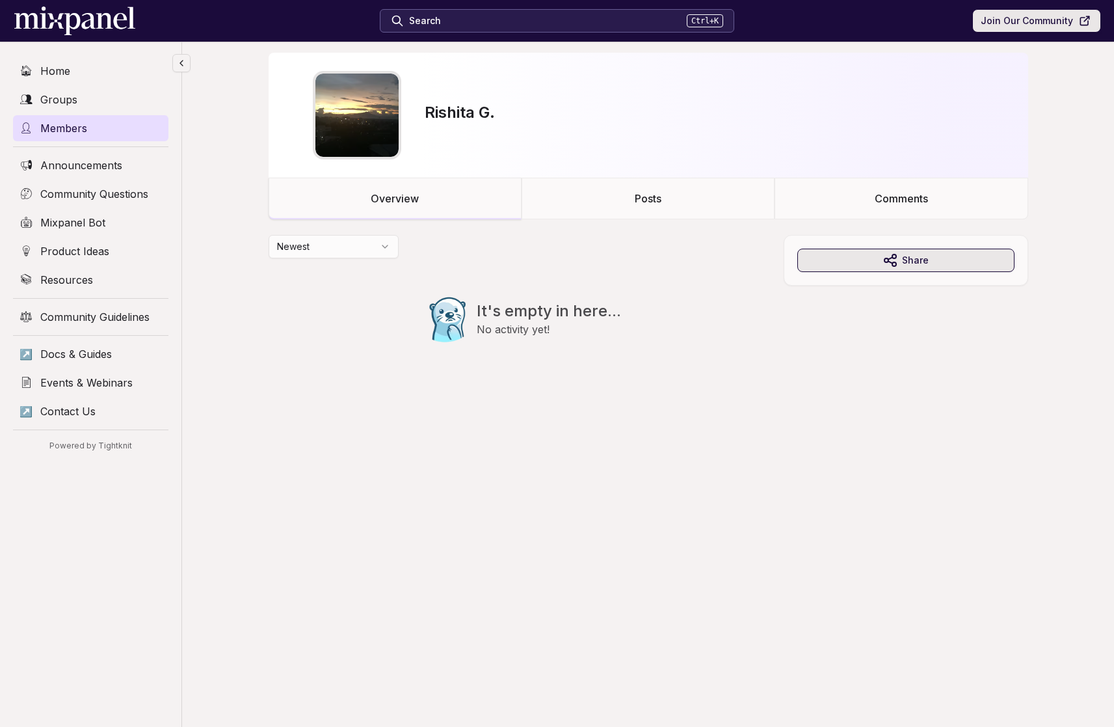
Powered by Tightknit (90, 445)
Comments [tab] (901, 198)
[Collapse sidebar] (181, 63)
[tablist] (648, 198)
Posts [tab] (648, 198)
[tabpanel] (648, 315)
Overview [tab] (395, 198)
